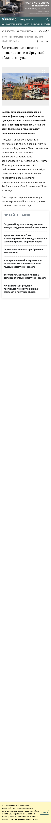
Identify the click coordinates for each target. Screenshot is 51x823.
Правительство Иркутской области (25, 36)
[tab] (10, 24)
